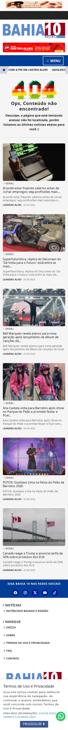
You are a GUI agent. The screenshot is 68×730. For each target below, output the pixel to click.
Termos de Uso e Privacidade (27, 643)
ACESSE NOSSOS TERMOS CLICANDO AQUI (31, 715)
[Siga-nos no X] (35, 592)
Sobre (10, 635)
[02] (34, 47)
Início (10, 627)
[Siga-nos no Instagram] (25, 592)
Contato (12, 658)
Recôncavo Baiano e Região (26, 611)
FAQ (8, 650)
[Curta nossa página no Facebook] (15, 592)
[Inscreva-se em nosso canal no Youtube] (45, 592)
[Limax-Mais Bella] (34, 4)
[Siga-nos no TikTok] (54, 592)
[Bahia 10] (34, 30)
